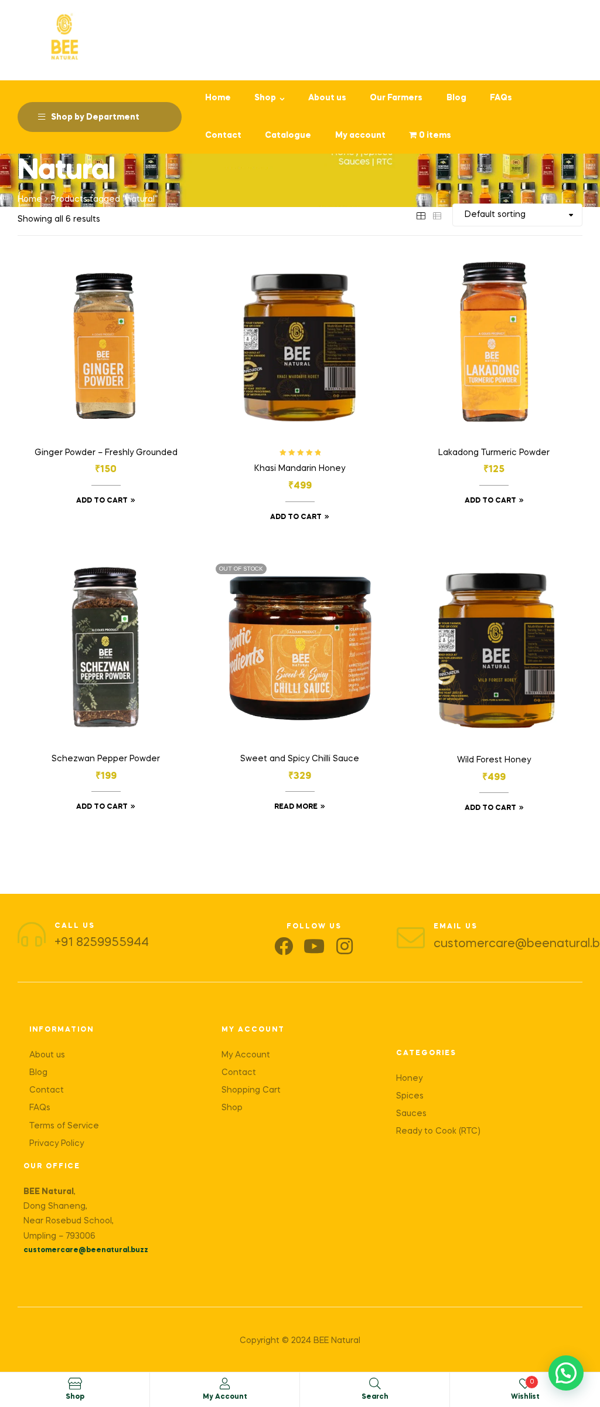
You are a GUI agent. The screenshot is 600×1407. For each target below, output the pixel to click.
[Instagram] (344, 946)
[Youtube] (314, 946)
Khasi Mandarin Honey (299, 469)
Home (30, 199)
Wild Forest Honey (494, 760)
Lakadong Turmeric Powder (494, 453)
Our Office (51, 1166)
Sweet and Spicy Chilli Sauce (299, 759)
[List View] (437, 215)
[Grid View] (421, 215)
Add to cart (102, 500)
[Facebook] (283, 946)
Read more (296, 807)
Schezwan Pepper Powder (106, 759)
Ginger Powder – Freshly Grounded (106, 453)
